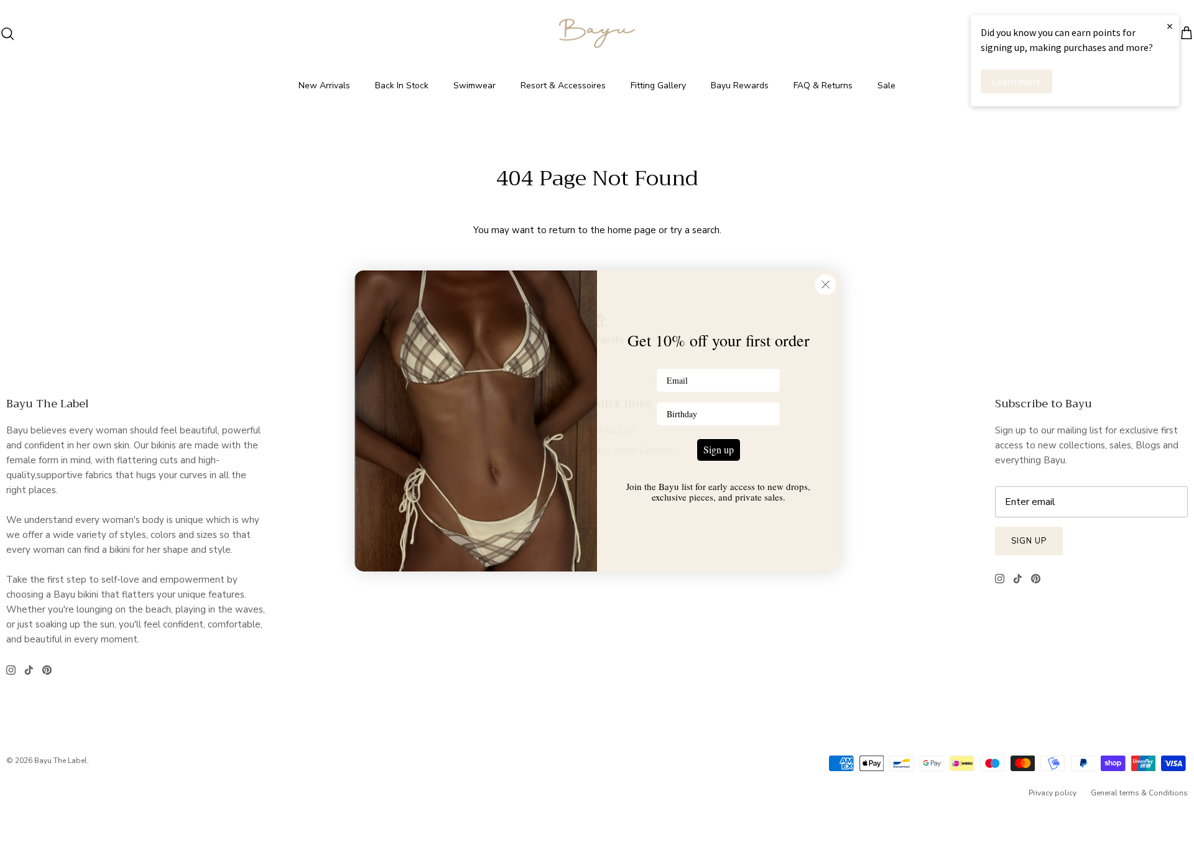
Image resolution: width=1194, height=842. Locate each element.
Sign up (718, 449)
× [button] (1170, 26)
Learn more (1016, 81)
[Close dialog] (826, 284)
